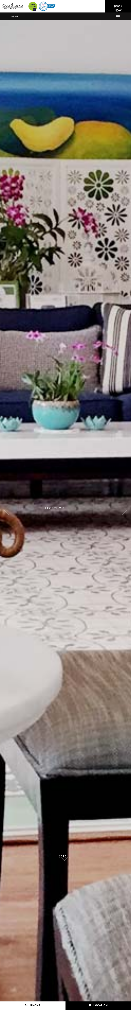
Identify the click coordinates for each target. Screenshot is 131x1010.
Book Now (118, 8)
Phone (35, 1005)
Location (100, 1005)
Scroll (64, 856)
